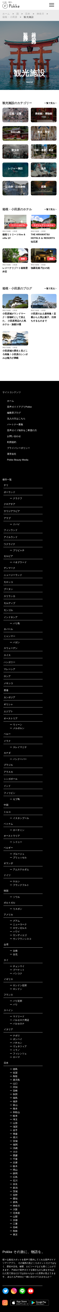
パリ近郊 (16, 1001)
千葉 (14, 1159)
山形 (14, 1123)
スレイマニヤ (18, 747)
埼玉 (14, 1119)
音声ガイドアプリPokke (19, 406)
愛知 (14, 1198)
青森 (14, 1133)
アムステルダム (19, 869)
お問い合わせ (14, 436)
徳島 (14, 1069)
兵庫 (14, 1162)
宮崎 (14, 1090)
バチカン (16, 1042)
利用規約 (11, 442)
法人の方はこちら (16, 418)
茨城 (14, 1191)
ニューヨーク (18, 924)
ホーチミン (17, 830)
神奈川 (40, 13)
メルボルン (17, 728)
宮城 (14, 1141)
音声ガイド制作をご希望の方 (22, 430)
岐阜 (14, 1116)
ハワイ (15, 931)
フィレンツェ (18, 1053)
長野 (14, 1195)
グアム (15, 920)
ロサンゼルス (18, 928)
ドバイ (15, 524)
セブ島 (15, 799)
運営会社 (11, 454)
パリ (14, 1004)
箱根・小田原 (9, 17)
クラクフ (16, 498)
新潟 (14, 1187)
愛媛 (14, 1155)
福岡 (14, 1144)
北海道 (15, 1213)
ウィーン (16, 724)
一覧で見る (49, 103)
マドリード (17, 1016)
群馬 (14, 1202)
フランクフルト (19, 885)
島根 (14, 1231)
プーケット (17, 970)
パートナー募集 (15, 424)
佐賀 (14, 1072)
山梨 (14, 1216)
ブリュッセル (18, 857)
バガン (15, 642)
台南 (14, 950)
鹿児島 (15, 1080)
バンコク (16, 973)
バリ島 (15, 623)
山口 (14, 1083)
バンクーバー (18, 759)
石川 (14, 1180)
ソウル (15, 897)
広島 (14, 1177)
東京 (14, 1234)
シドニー (16, 842)
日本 (27, 13)
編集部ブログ (14, 412)
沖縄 (14, 1148)
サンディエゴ (18, 935)
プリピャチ (17, 550)
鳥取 (14, 1076)
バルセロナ (17, 1023)
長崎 (14, 1227)
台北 (14, 954)
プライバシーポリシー (18, 448)
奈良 (14, 1184)
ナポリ (15, 1035)
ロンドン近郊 (18, 985)
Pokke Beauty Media (17, 459)
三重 (14, 1223)
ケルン (15, 881)
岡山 (14, 1169)
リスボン (16, 909)
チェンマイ (17, 966)
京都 (14, 1220)
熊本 (14, 1108)
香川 (14, 1137)
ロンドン (16, 989)
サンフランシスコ (20, 938)
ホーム (6, 13)
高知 (14, 1087)
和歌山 (15, 1112)
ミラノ (15, 1050)
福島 (14, 1098)
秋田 (14, 1094)
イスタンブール (19, 818)
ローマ (15, 1057)
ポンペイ (16, 1039)
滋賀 (14, 1126)
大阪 (14, 1209)
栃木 (14, 1166)
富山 (14, 1105)
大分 (14, 1151)
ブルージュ (17, 854)
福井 (14, 1101)
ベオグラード (18, 562)
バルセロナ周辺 (19, 1020)
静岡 (14, 1173)
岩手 (14, 1130)
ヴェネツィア (18, 1046)
